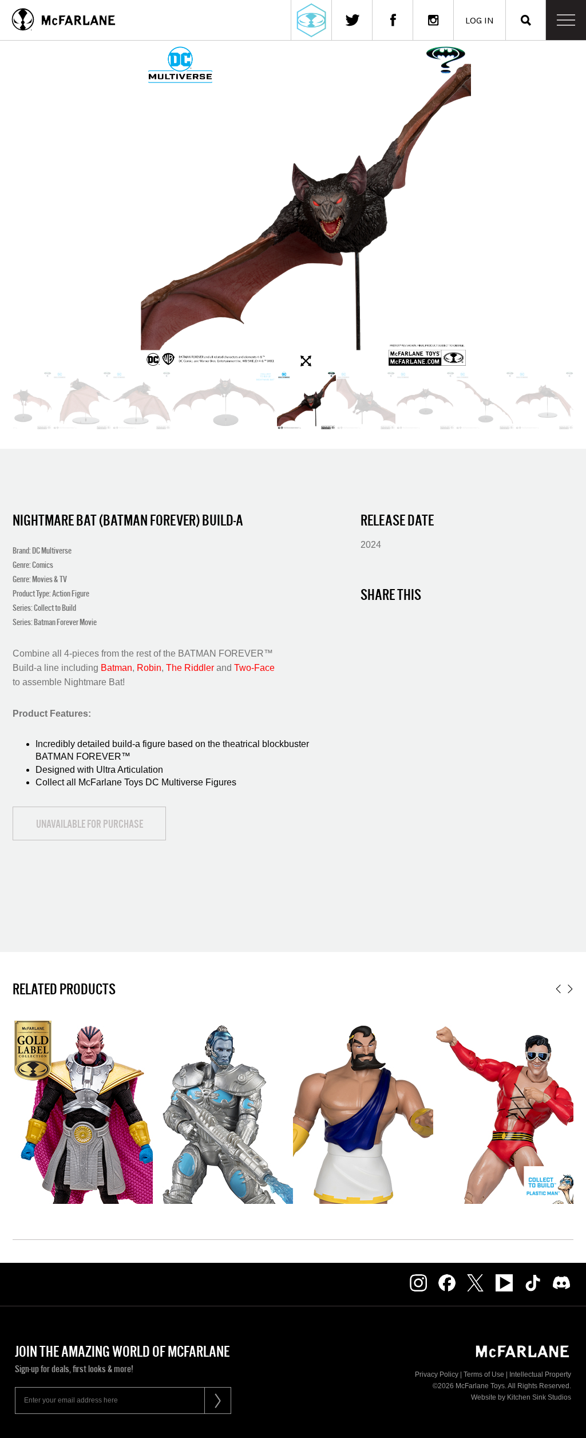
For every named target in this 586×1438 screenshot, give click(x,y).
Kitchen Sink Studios (539, 1397)
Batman (116, 668)
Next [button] (570, 989)
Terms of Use (484, 1374)
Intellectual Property (540, 1374)
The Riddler (190, 668)
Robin (149, 668)
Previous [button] (558, 989)
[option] (306, 400)
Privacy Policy (436, 1374)
